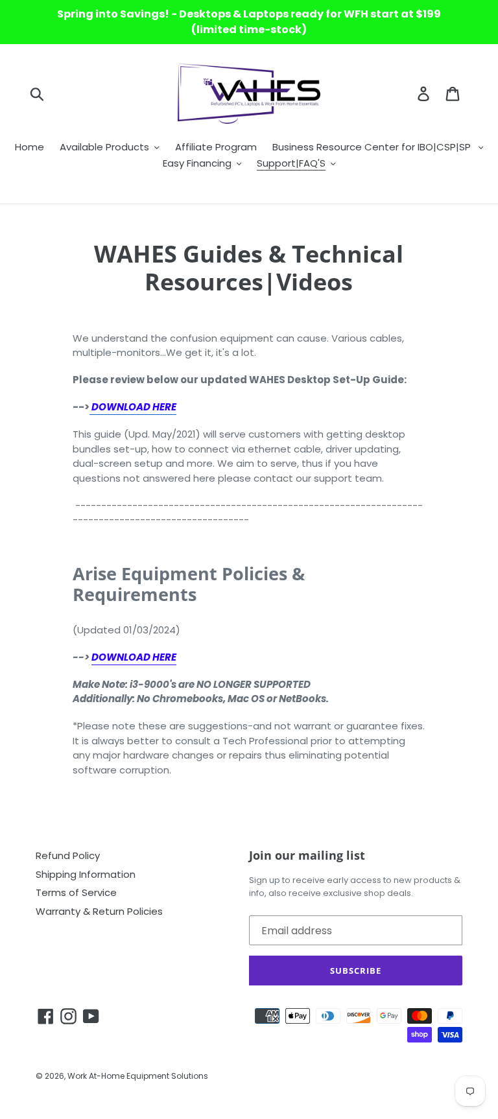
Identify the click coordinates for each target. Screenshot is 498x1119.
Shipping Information (86, 874)
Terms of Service (76, 892)
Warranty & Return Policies (99, 911)
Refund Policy (68, 855)
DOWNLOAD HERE (133, 657)
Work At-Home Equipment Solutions (137, 1075)
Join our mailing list (307, 856)
